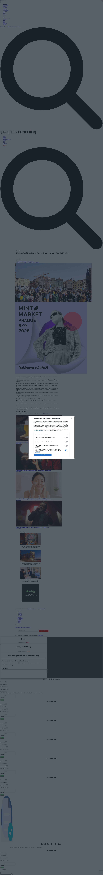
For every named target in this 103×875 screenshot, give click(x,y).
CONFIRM (43, 454)
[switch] (66, 437)
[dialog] (51, 437)
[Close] (72, 419)
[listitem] (51, 435)
